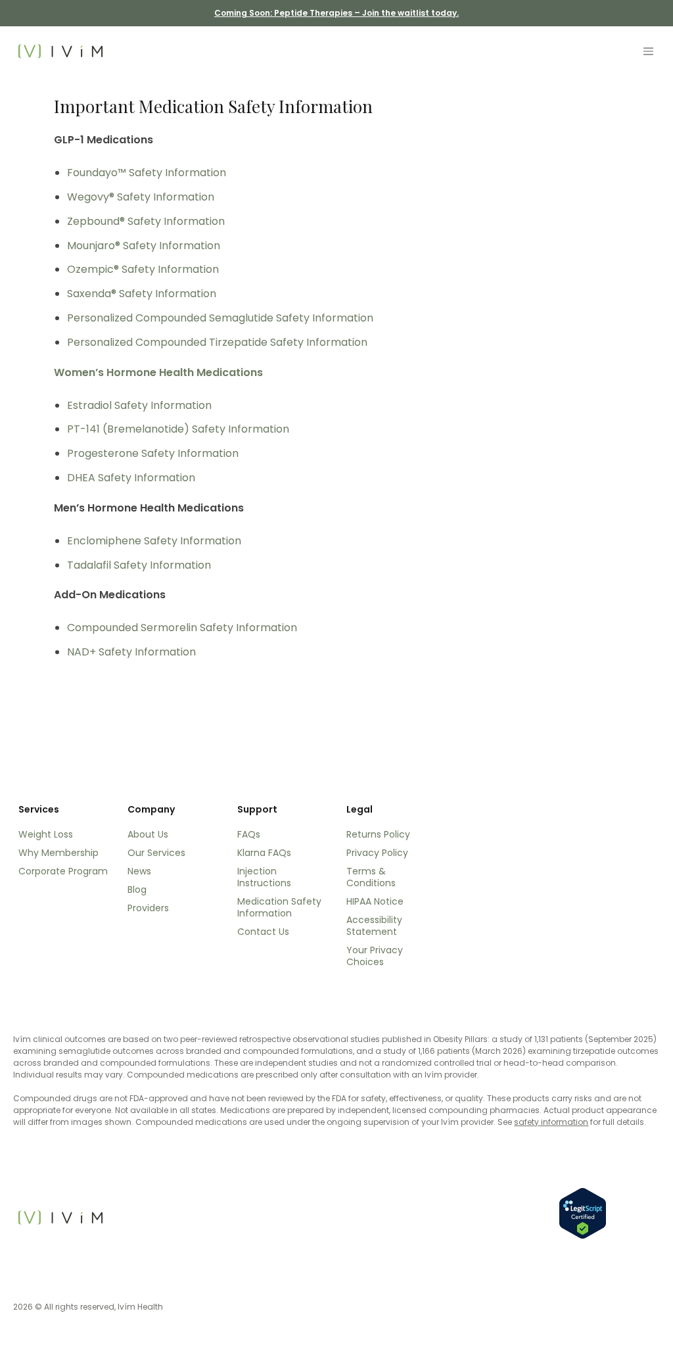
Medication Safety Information (279, 907)
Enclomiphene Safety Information (154, 540)
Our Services (156, 852)
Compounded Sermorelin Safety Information (182, 627)
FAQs (248, 834)
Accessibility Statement (374, 925)
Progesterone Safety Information (153, 453)
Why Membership (58, 852)
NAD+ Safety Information (131, 651)
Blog (137, 889)
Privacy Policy (377, 852)
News (139, 871)
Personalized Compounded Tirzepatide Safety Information (217, 342)
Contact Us (263, 931)
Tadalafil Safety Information (139, 565)
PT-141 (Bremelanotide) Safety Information (178, 429)
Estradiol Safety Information (139, 405)
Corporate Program (63, 871)
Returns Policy (378, 834)
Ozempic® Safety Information (143, 269)
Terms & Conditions (371, 877)
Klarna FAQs (264, 852)
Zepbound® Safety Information (146, 221)
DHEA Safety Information (131, 477)
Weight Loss (45, 834)
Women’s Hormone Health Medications (158, 372)
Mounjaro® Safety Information (143, 245)
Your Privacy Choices (374, 955)
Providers (148, 908)
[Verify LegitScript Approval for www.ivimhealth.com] (583, 1213)
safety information (551, 1122)
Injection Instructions (264, 877)
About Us (148, 834)
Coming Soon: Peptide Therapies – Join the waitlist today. (336, 12)
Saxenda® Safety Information (141, 293)
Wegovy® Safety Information (140, 196)
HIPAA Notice (375, 901)
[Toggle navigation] (649, 51)
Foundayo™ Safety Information (146, 172)
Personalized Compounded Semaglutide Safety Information (220, 317)
